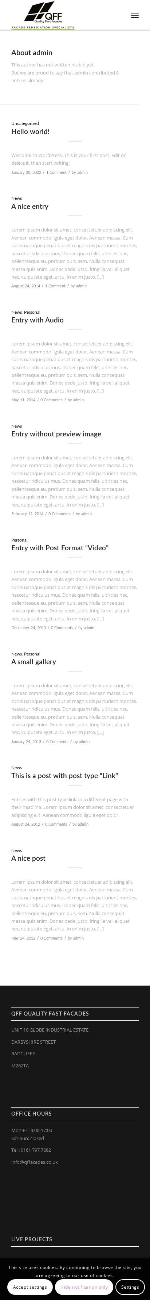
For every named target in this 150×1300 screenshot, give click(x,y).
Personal (32, 312)
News (16, 198)
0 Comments (51, 400)
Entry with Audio (37, 320)
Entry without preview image (56, 434)
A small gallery (33, 662)
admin (82, 173)
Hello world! (30, 132)
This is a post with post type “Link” (64, 776)
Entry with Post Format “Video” (59, 548)
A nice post (28, 858)
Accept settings (30, 1287)
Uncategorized (25, 124)
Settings (130, 1287)
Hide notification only (84, 1287)
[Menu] (135, 15)
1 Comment (56, 173)
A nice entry (29, 206)
